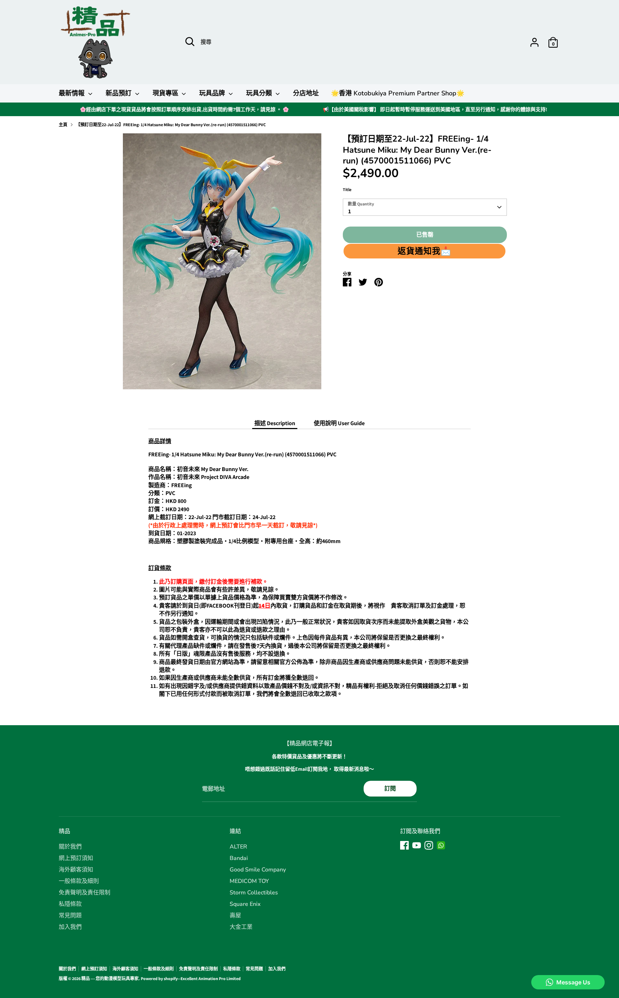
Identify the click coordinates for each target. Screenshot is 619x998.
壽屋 (235, 915)
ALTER (238, 847)
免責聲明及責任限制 (84, 893)
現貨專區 (166, 93)
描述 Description (274, 423)
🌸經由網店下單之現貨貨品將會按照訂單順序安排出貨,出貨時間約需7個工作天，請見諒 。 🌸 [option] (184, 109)
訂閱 (390, 788)
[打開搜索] (190, 41)
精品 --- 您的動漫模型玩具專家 (110, 978)
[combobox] (425, 207)
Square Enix (245, 904)
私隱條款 (70, 904)
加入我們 (70, 927)
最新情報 (72, 93)
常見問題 (70, 915)
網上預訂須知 (76, 858)
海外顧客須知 (76, 870)
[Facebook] (404, 845)
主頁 (63, 124)
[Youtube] (416, 845)
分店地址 (306, 93)
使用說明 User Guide (339, 423)
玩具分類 (260, 93)
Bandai (239, 858)
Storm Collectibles (254, 893)
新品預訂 (119, 93)
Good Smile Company (258, 870)
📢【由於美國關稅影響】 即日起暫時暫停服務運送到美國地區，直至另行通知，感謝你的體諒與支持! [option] (435, 109)
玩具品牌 (213, 93)
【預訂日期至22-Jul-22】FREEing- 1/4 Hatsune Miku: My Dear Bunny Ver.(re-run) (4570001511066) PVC (171, 124)
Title (347, 189)
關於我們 (70, 847)
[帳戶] (534, 42)
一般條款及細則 (79, 881)
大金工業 (241, 927)
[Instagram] (428, 845)
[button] (424, 251)
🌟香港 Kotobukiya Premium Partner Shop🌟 (397, 93)
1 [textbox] (349, 211)
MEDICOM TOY (249, 881)
